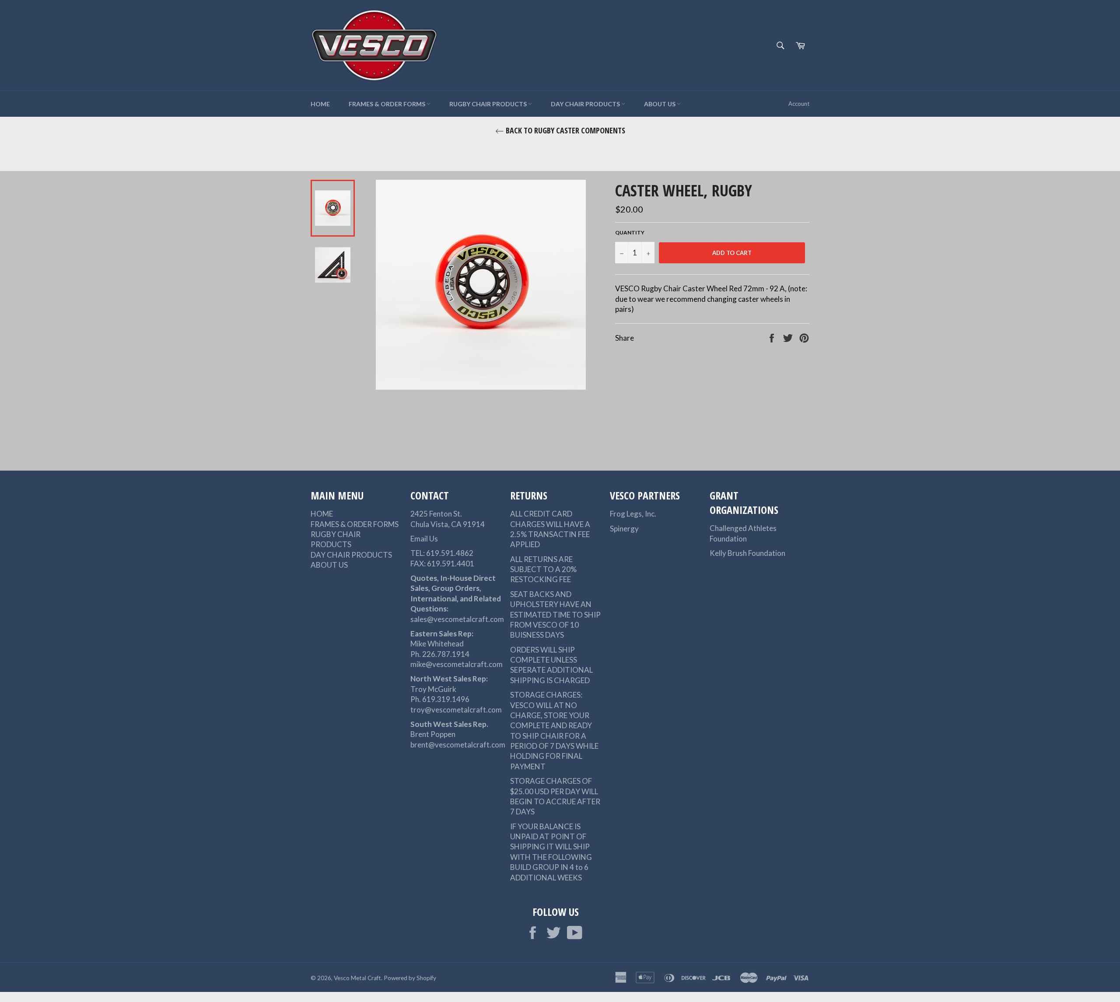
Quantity (629, 232)
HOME (320, 104)
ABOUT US (660, 104)
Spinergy (624, 528)
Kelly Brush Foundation (747, 553)
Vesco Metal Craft (357, 977)
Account (798, 103)
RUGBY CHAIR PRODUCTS (488, 104)
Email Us (424, 538)
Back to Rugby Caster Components (564, 130)
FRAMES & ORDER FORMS (388, 104)
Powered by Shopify (410, 977)
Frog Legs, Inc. (633, 513)
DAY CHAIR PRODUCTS (586, 104)
